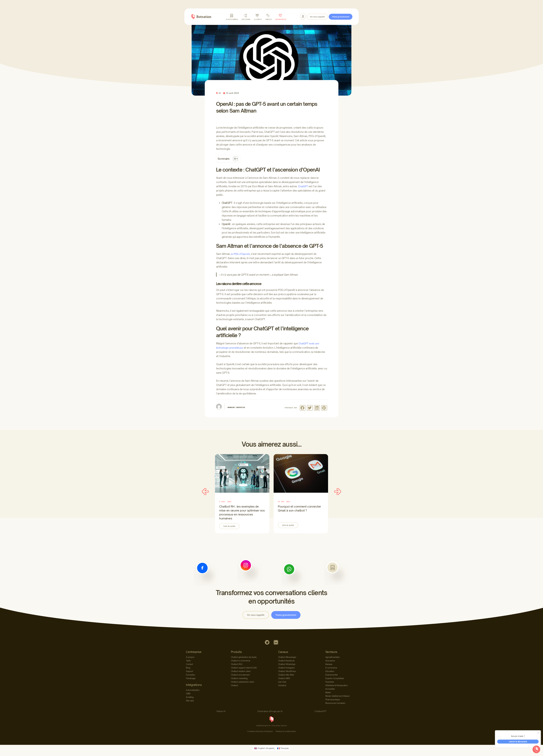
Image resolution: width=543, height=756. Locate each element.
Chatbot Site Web (286, 675)
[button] (303, 408)
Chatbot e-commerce (240, 660)
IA (220, 93)
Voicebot (282, 685)
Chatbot (234, 685)
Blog (188, 667)
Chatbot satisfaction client (242, 682)
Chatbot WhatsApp (286, 664)
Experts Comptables (334, 678)
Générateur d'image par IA (270, 711)
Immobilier (330, 689)
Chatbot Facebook (286, 660)
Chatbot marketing (239, 678)
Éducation (329, 671)
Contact (189, 664)
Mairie (328, 692)
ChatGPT (303, 186)
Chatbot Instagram (286, 667)
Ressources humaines (335, 703)
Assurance (330, 660)
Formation (190, 675)
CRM (188, 693)
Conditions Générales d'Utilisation (260, 731)
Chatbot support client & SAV (244, 667)
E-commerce (331, 667)
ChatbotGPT (320, 711)
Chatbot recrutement (240, 675)
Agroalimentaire (332, 657)
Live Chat (282, 682)
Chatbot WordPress (287, 671)
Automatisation (192, 690)
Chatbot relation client (241, 671)
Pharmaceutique (332, 699)
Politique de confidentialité (286, 731)
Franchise (329, 682)
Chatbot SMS (284, 678)
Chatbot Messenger (287, 657)
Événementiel (331, 675)
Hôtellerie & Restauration (336, 685)
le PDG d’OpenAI (240, 254)
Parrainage (190, 678)
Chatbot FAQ (236, 664)
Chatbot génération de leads (244, 657)
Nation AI (221, 711)
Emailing (189, 697)
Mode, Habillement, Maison (337, 696)
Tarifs (188, 660)
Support (189, 671)
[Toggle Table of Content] (234, 158)
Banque (328, 664)
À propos (190, 657)
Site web (190, 700)
